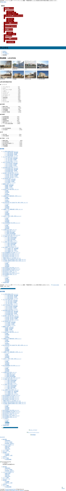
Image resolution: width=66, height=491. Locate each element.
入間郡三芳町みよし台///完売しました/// (12, 258)
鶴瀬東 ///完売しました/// (8, 184)
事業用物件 (10, 11)
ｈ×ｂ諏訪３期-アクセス (10, 240)
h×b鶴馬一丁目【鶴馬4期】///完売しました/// (13, 209)
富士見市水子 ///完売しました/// (10, 271)
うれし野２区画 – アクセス (11, 160)
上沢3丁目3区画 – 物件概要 (11, 163)
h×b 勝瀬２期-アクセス (10, 231)
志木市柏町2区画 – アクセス (11, 171)
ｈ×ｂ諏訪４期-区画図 (10, 244)
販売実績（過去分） (12, 14)
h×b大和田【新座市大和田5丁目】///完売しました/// (14, 260)
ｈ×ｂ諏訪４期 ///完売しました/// (10, 241)
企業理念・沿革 (11, 34)
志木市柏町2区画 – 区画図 (11, 170)
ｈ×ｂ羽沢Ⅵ (5, 275)
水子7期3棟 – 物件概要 (10, 179)
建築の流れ (10, 21)
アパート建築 (6, 450)
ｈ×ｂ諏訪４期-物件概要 (10, 243)
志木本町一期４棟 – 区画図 (11, 175)
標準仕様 (10, 20)
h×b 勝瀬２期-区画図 (10, 232)
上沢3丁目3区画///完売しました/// (10, 162)
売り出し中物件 (11, 13)
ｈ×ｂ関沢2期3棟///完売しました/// (10, 151)
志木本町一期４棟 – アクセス (12, 177)
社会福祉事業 (11, 42)
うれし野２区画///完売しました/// (10, 156)
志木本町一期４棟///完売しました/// (11, 173)
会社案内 (5, 452)
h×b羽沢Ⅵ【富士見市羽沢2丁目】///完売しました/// (14, 259)
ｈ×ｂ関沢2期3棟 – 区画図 (11, 154)
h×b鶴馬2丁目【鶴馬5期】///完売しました (12, 196)
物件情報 (2, 148)
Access (6, 193)
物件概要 (7, 192)
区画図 (6, 190)
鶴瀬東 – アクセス (9, 188)
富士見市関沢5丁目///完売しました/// (11, 267)
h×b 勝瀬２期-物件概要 (10, 233)
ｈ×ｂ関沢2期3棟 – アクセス (11, 155)
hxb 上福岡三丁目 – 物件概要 (11, 248)
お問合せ (5, 456)
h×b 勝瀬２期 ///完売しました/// (10, 229)
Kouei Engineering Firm (10, 489)
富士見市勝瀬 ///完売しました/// (10, 274)
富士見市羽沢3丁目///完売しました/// (11, 256)
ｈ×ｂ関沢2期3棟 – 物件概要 (11, 152)
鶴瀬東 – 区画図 (8, 186)
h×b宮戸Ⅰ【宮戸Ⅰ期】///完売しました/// (12, 216)
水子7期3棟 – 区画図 (9, 181)
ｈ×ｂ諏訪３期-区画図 (10, 239)
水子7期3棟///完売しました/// (9, 178)
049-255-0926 (56, 284)
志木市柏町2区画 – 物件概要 (11, 169)
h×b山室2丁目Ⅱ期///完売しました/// (11, 189)
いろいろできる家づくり (8, 444)
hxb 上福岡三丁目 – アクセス (11, 251)
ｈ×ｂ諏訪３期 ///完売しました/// (10, 236)
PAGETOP (2, 437)
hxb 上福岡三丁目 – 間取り (11, 250)
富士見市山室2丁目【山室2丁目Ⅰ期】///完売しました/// (15, 202)
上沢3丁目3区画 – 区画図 (10, 165)
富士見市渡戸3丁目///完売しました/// (11, 255)
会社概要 (10, 32)
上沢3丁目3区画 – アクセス (11, 166)
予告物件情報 (6, 282)
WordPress (7, 490)
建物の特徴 (10, 19)
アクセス (7, 203)
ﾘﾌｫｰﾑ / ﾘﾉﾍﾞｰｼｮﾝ (6, 451)
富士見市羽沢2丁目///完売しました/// (11, 254)
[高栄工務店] (3, 2)
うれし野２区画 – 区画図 (10, 159)
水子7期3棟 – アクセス (10, 182)
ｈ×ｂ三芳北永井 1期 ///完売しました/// (11, 235)
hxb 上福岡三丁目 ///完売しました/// (11, 247)
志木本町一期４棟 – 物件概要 (12, 174)
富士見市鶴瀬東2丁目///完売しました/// (11, 222)
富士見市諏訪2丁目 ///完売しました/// (11, 273)
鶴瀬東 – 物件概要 (9, 185)
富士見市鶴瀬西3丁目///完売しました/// (11, 252)
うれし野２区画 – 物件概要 (11, 158)
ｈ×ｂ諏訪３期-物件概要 (10, 237)
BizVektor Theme (14, 490)
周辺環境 (7, 194)
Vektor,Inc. (22, 490)
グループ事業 (6, 458)
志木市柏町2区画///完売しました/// (10, 167)
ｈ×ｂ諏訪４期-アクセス (10, 245)
